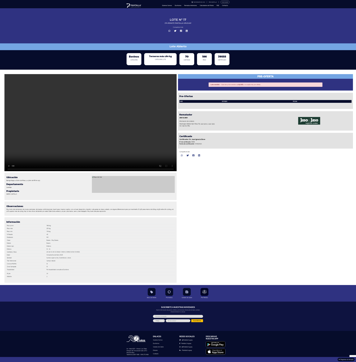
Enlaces (155, 350)
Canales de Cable (158, 347)
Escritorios (178, 5)
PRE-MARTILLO (213, 2)
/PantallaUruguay (186, 350)
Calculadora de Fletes (207, 5)
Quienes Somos (167, 5)
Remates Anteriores (190, 5)
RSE (218, 5)
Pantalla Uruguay (186, 343)
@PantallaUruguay (187, 340)
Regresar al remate (346, 359)
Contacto (225, 5)
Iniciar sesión (225, 2)
